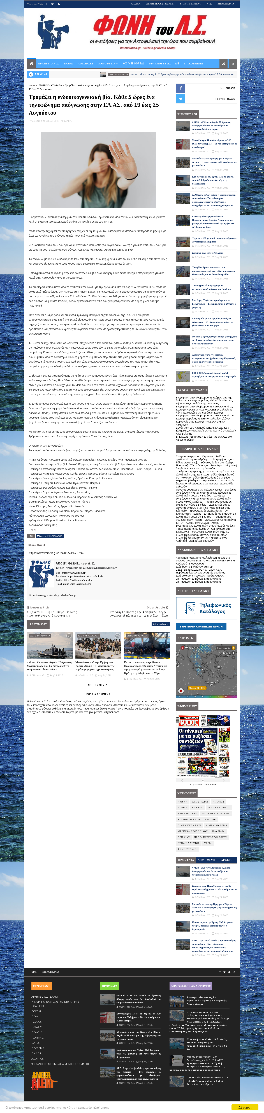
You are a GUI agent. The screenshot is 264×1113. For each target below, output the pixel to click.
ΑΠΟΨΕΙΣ (218, 802)
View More (162, 624)
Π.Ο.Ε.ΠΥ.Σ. (37, 1037)
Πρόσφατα (186, 860)
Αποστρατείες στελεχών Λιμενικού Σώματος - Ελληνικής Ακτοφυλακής (207, 1000)
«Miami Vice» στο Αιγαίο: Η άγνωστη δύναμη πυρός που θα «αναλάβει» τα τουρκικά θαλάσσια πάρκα (130, 74)
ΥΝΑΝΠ (68, 63)
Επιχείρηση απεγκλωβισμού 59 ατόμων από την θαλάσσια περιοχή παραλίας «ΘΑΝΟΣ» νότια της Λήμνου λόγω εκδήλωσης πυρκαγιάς (204, 400)
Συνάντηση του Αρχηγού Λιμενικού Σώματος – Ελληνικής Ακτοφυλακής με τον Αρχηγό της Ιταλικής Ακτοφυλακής (206, 430)
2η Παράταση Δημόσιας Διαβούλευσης (198, 578)
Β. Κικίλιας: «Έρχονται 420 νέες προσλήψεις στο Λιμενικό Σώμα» (204, 438)
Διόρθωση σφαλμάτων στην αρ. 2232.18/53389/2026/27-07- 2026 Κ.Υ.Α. (199, 568)
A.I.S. (209, 3)
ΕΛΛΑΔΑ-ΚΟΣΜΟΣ (204, 74)
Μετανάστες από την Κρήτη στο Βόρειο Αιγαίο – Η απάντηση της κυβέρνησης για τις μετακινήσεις (94, 666)
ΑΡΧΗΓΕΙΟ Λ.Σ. (48, 63)
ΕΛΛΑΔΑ (197, 807)
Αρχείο (227, 860)
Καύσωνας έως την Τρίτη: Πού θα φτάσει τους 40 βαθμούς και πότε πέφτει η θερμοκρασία (212, 180)
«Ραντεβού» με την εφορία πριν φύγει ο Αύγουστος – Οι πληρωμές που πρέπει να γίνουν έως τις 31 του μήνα (212, 322)
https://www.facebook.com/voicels (85, 576)
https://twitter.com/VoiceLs (78, 580)
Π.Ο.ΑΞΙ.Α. (37, 1032)
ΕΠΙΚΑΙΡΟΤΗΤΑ (187, 813)
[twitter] (52, 4)
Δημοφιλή (206, 860)
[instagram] (234, 972)
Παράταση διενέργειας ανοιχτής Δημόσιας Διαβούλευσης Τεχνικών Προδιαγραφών (200, 574)
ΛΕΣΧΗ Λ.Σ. (37, 1058)
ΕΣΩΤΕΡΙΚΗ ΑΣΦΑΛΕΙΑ (66, 74)
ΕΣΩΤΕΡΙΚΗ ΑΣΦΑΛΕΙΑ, (60, 120)
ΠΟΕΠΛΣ (36, 1011)
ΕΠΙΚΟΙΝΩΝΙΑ (225, 3)
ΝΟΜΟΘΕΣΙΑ (106, 63)
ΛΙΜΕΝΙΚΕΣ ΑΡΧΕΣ (190, 825)
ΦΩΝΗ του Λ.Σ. (187, 849)
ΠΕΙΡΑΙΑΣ (184, 837)
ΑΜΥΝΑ (183, 802)
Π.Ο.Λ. (34, 1016)
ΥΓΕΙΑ (208, 843)
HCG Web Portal (133, 63)
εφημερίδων (211, 784)
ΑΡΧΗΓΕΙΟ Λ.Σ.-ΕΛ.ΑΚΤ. (160, 3)
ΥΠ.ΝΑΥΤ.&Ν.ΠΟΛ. (190, 3)
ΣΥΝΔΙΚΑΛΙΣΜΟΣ (189, 843)
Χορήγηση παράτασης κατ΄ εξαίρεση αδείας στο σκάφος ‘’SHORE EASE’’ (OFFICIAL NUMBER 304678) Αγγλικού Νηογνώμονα (206, 560)
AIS (177, 63)
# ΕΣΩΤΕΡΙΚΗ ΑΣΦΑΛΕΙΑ (49, 535)
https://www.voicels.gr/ (74, 572)
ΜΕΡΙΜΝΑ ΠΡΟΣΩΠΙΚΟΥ (193, 831)
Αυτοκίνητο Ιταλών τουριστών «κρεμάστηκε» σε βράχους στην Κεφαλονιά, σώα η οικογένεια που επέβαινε (214, 358)
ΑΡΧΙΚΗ (135, 3)
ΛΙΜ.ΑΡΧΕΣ (86, 63)
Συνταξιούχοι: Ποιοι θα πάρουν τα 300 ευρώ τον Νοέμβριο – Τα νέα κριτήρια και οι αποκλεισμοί (214, 144)
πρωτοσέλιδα (197, 784)
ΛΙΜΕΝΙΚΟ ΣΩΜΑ (217, 825)
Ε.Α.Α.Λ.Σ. (36, 1053)
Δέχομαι (245, 1107)
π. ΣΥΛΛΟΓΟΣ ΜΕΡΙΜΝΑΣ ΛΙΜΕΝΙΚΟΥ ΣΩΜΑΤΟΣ (60, 1064)
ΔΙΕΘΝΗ (183, 807)
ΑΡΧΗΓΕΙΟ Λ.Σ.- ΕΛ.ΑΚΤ (44, 996)
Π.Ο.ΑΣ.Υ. (36, 1027)
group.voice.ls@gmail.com (77, 584)
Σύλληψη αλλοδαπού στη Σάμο (207, 252)
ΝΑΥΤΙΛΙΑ (218, 831)
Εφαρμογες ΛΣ (160, 63)
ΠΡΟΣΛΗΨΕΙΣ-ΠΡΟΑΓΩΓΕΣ (210, 837)
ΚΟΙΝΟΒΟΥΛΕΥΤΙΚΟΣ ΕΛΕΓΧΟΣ (197, 819)
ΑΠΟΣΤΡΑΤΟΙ (200, 802)
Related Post (38, 624)
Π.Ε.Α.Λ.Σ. (36, 1021)
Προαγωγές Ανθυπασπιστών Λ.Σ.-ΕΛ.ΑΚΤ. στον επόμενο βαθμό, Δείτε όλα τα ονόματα (207, 1081)
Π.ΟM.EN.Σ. (38, 1048)
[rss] (58, 4)
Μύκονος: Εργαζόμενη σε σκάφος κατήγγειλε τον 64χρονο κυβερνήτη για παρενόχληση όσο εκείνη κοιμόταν (214, 340)
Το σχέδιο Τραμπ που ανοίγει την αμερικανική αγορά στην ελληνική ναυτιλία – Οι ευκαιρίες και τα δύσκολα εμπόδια (214, 271)
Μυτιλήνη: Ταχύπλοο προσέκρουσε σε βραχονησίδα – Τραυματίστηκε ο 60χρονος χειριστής (213, 304)
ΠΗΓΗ (32, 529)
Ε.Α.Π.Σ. (35, 1042)
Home (32, 85)
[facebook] (46, 4)
